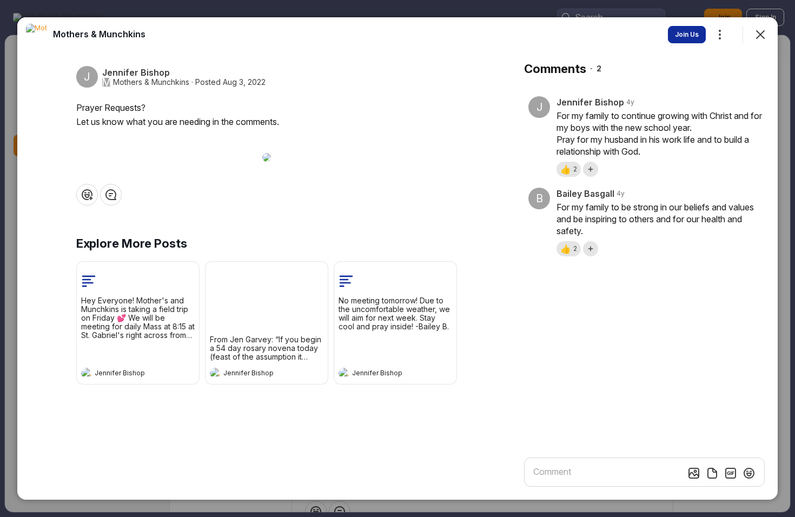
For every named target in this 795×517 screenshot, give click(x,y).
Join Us (687, 34)
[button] (568, 169)
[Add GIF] (730, 473)
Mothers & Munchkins (151, 82)
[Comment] (111, 195)
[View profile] (86, 373)
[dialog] (397, 258)
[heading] (127, 374)
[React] (87, 194)
